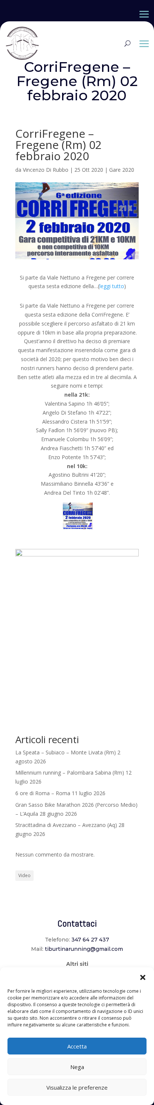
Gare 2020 (121, 169)
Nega (77, 1067)
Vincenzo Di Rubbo (45, 169)
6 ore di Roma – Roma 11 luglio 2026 (60, 793)
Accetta (77, 1046)
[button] (143, 976)
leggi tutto (111, 286)
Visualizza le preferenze (77, 1087)
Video (24, 875)
